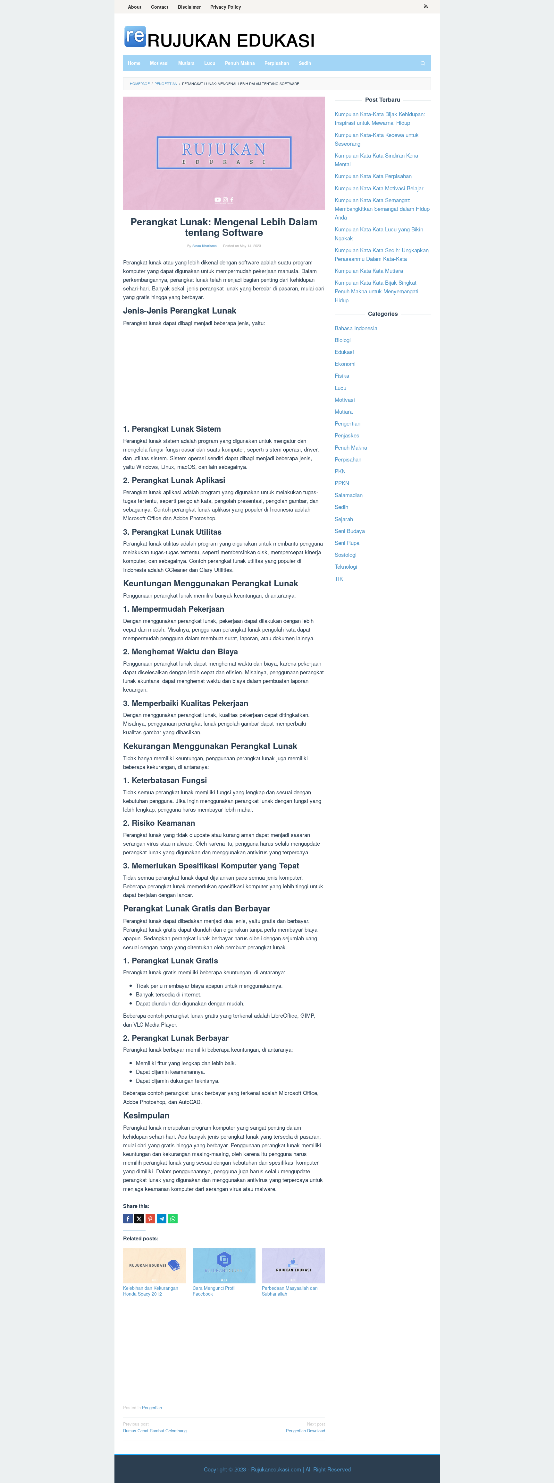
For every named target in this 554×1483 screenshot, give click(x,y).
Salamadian (349, 495)
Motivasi (345, 399)
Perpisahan (348, 459)
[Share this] (128, 1218)
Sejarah (344, 518)
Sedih (341, 507)
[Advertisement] (224, 377)
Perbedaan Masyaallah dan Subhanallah (290, 1291)
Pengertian (152, 1407)
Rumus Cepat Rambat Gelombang (155, 1427)
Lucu (340, 387)
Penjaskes (347, 435)
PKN (340, 471)
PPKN (342, 483)
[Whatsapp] (173, 1218)
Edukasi (344, 352)
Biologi (343, 339)
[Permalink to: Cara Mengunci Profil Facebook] (224, 1265)
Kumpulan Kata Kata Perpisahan (373, 176)
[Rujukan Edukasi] (219, 36)
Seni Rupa (347, 543)
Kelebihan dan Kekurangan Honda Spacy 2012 (150, 1291)
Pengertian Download (305, 1427)
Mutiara (344, 411)
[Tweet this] (139, 1218)
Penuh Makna (351, 447)
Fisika (342, 375)
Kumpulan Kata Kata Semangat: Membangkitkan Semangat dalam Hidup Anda (382, 208)
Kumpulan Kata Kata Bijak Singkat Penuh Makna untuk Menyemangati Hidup (376, 291)
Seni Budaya (350, 530)
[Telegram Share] (161, 1218)
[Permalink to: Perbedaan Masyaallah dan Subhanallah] (293, 1265)
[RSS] (426, 6)
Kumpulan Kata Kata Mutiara (369, 270)
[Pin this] (150, 1218)
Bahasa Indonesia (356, 327)
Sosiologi (346, 554)
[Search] (423, 63)
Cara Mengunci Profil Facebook (214, 1291)
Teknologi (346, 566)
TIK (339, 578)
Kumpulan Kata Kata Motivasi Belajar (379, 188)
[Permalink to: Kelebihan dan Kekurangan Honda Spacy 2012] (154, 1265)
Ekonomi (345, 363)
